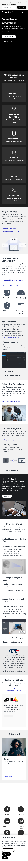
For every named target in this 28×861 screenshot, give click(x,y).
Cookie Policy (17, 845)
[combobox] (9, 7)
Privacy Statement (6, 845)
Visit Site (6, 496)
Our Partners (8, 41)
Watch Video (8, 36)
